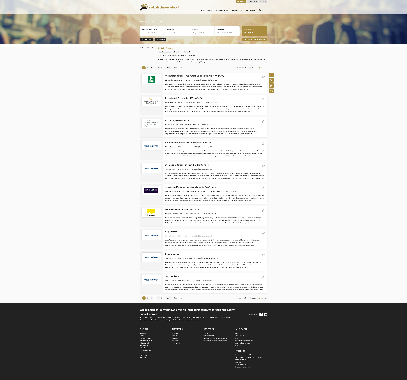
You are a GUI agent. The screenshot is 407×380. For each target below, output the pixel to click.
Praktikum (143, 357)
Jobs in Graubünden (146, 340)
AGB (236, 338)
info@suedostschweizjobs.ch (244, 367)
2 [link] (147, 68)
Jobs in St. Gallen (145, 343)
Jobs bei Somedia (241, 336)
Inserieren (175, 336)
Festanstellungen (145, 350)
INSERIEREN (237, 10)
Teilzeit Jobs (144, 355)
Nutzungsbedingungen (242, 343)
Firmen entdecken (145, 338)
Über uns (238, 333)
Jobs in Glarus (144, 345)
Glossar (206, 333)
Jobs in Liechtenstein (146, 348)
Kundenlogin (176, 333)
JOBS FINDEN (206, 10)
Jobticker (175, 340)
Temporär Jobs (144, 353)
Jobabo (142, 336)
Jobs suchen (143, 333)
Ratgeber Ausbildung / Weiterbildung (215, 338)
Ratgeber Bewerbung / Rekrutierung (215, 340)
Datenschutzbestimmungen (244, 340)
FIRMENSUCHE (222, 10)
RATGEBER (250, 10)
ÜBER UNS (263, 10)
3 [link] (151, 68)
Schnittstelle (176, 343)
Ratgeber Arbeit (209, 336)
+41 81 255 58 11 (242, 364)
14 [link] (158, 68)
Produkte (175, 338)
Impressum (238, 345)
